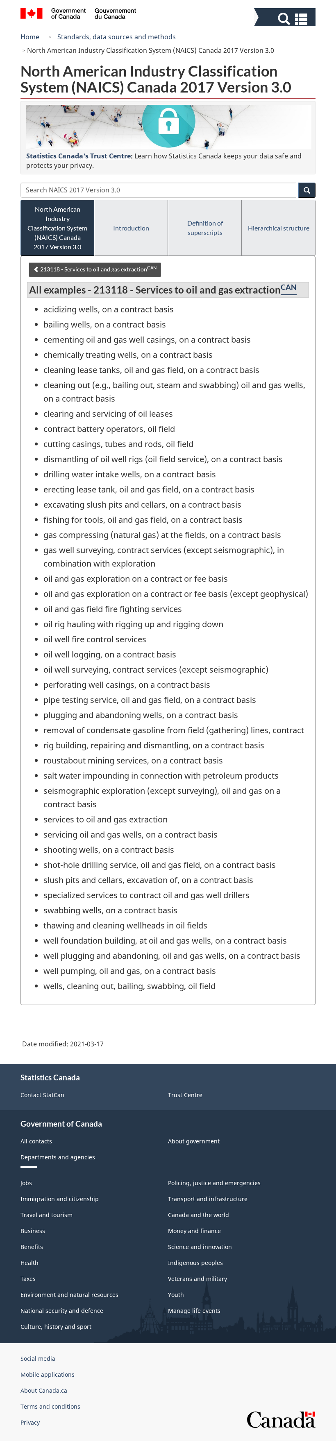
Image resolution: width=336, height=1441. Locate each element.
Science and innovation (200, 1247)
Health (29, 1263)
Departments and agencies (57, 1157)
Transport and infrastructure (207, 1199)
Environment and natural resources (69, 1295)
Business (32, 1231)
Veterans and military (197, 1279)
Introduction (131, 228)
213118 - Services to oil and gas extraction (98, 269)
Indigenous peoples (195, 1263)
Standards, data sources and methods (116, 36)
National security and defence (61, 1311)
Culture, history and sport (55, 1326)
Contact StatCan (42, 1095)
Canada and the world (198, 1215)
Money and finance (194, 1231)
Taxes (28, 1279)
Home (29, 36)
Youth (176, 1295)
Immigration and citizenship (59, 1199)
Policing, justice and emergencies (214, 1183)
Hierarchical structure (278, 228)
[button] (286, 19)
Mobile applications (47, 1374)
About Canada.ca (43, 1390)
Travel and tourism (46, 1215)
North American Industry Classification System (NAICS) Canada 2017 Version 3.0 (57, 228)
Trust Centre (185, 1095)
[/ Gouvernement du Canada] (78, 14)
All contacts (36, 1141)
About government (194, 1141)
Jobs (26, 1183)
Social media (37, 1358)
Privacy (30, 1422)
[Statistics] (168, 127)
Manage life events (194, 1311)
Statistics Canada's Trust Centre (78, 155)
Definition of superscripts (205, 227)
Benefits (31, 1247)
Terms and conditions (50, 1406)
